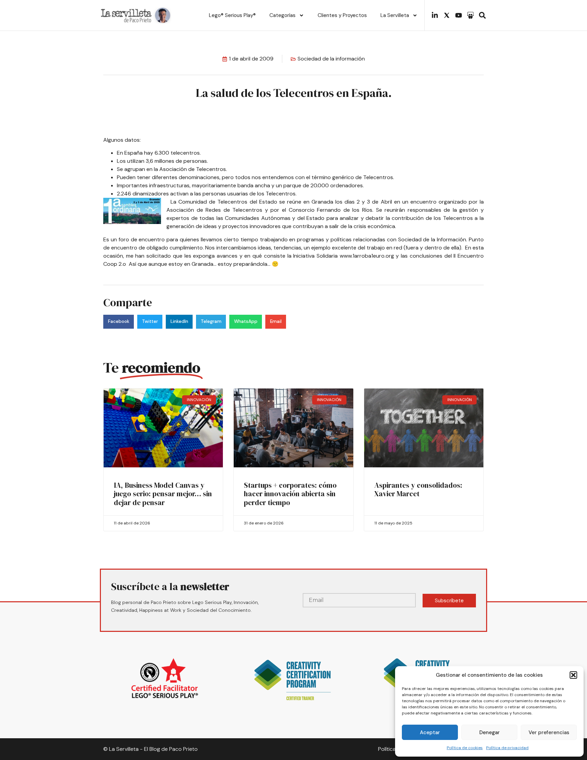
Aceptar (430, 732)
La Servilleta (394, 15)
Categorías (282, 15)
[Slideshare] (470, 15)
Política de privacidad (507, 747)
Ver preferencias (549, 732)
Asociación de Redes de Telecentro (213, 209)
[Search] (482, 15)
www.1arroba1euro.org (367, 255)
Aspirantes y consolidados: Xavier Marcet (418, 489)
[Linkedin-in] (434, 15)
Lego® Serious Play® (232, 15)
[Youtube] (458, 15)
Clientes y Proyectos (342, 15)
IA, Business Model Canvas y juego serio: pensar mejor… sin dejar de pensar (163, 493)
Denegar (489, 732)
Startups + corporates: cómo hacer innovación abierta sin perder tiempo (290, 493)
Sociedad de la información (331, 58)
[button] (573, 675)
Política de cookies (465, 747)
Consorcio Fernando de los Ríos (330, 209)
